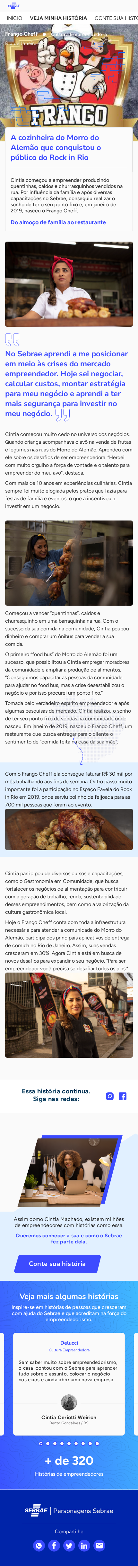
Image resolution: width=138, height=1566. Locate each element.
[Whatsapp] (39, 1546)
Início (14, 18)
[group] (69, 1384)
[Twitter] (69, 1546)
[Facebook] (122, 1096)
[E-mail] (99, 1546)
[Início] (14, 6)
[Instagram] (110, 1096)
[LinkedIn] (84, 1546)
